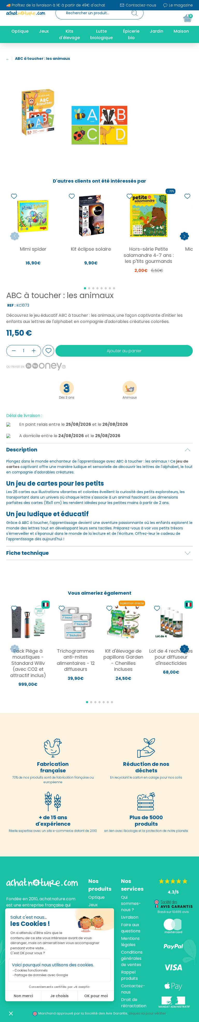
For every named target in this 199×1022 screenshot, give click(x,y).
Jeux (93, 905)
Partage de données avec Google (41, 975)
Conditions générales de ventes (132, 958)
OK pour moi (96, 995)
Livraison (129, 917)
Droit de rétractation (133, 1003)
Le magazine (180, 5)
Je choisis (59, 995)
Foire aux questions (130, 928)
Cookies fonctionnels (31, 970)
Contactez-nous (140, 5)
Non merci (23, 995)
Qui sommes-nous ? (131, 903)
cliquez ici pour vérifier (147, 1013)
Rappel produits (129, 975)
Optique (96, 897)
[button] (11, 1013)
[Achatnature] (25, 13)
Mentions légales (130, 941)
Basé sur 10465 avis (173, 912)
